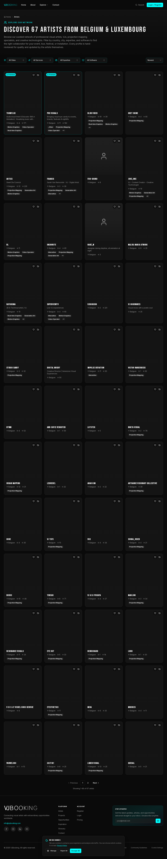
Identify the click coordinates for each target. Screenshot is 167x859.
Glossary (61, 829)
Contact (55, 5)
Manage (53, 851)
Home (23, 5)
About (32, 5)
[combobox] (16, 60)
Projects (61, 815)
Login (79, 815)
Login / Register (155, 5)
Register (80, 811)
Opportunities (63, 820)
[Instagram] (13, 829)
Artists (60, 811)
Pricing (80, 820)
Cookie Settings (157, 848)
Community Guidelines (139, 848)
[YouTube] (26, 829)
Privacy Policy (62, 845)
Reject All (64, 851)
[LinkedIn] (20, 829)
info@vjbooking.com (12, 823)
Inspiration (62, 824)
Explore (43, 5)
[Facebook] (6, 829)
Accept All (75, 851)
